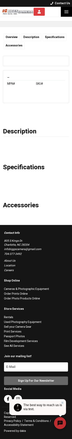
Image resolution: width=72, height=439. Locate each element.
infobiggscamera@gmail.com (22, 249)
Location (9, 265)
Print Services (12, 331)
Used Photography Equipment (22, 322)
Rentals (8, 317)
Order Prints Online (16, 294)
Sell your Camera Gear (17, 327)
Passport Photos (14, 336)
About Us (9, 261)
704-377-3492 (13, 254)
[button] (66, 12)
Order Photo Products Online (22, 298)
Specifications (54, 37)
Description (31, 37)
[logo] (18, 12)
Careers (9, 270)
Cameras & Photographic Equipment (26, 289)
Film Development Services (21, 341)
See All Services (14, 346)
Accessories (14, 45)
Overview (12, 37)
